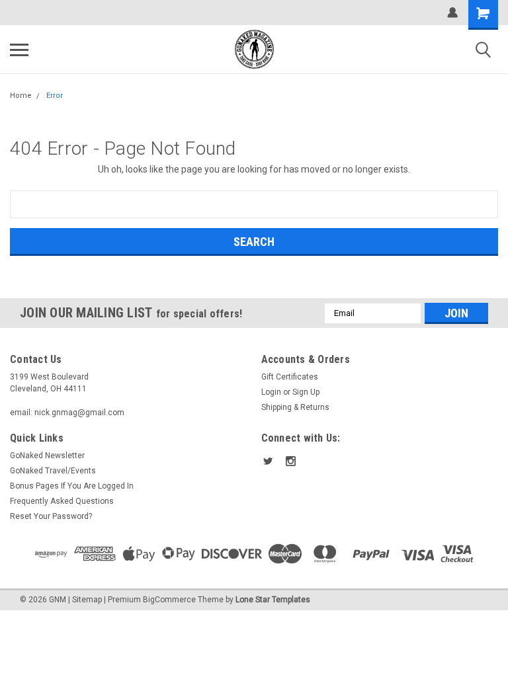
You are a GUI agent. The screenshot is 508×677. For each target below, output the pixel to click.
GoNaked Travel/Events (53, 470)
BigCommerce (169, 599)
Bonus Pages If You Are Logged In (72, 486)
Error (54, 95)
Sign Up (305, 392)
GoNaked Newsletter (47, 455)
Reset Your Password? (51, 516)
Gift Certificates (289, 376)
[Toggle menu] (19, 49)
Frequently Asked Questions (62, 501)
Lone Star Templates (272, 599)
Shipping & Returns (295, 407)
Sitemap (87, 599)
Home (21, 95)
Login (271, 392)
